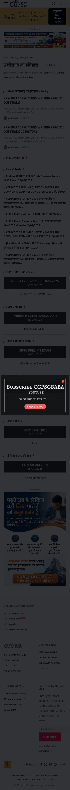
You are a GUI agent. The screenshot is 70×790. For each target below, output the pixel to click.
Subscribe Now (35, 406)
